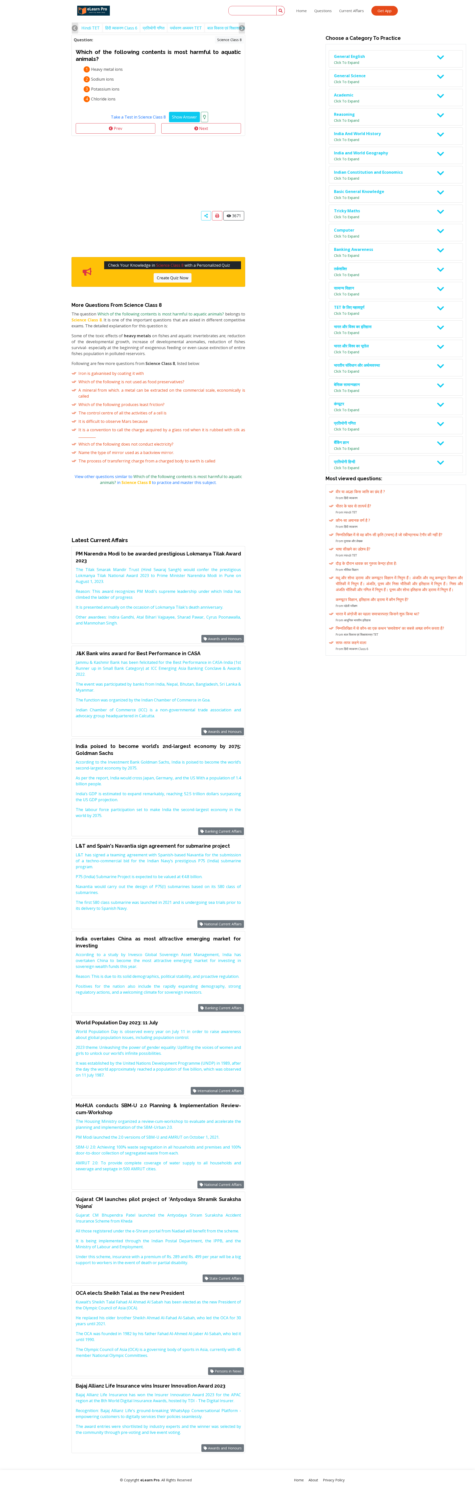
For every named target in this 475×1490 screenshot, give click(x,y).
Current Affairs (351, 10)
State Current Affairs (225, 1278)
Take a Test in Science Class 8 (138, 117)
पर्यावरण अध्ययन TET (186, 28)
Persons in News (228, 1371)
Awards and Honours (224, 638)
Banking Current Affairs (223, 831)
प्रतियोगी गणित (154, 28)
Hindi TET (90, 28)
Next (203, 128)
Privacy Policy (334, 1480)
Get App (385, 10)
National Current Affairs (222, 924)
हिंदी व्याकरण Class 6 (121, 28)
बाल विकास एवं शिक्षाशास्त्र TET (230, 28)
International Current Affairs (219, 1090)
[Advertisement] (158, 173)
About (313, 1480)
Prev (117, 128)
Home (301, 10)
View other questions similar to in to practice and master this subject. (158, 479)
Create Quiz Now (172, 278)
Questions (323, 10)
